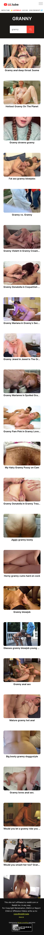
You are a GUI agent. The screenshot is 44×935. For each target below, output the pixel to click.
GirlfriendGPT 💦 (36, 10)
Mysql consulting (22, 922)
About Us (21, 917)
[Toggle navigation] (41, 3)
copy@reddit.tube (21, 914)
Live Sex (25, 10)
